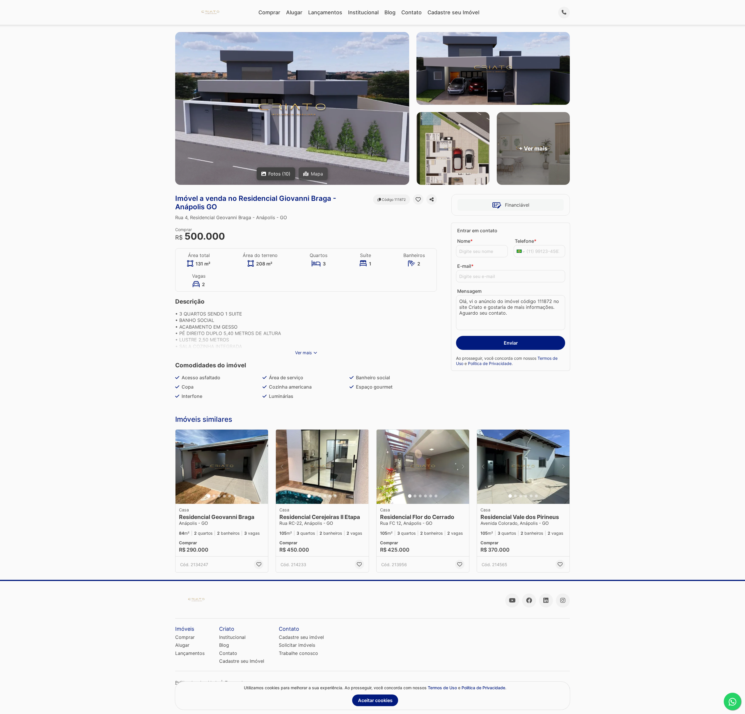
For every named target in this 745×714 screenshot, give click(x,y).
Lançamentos (325, 12)
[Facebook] (529, 600)
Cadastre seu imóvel (301, 637)
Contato (411, 12)
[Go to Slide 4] (224, 496)
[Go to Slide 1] (208, 496)
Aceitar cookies (375, 700)
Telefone (525, 241)
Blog (389, 12)
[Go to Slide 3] (219, 496)
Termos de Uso (442, 687)
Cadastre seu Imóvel (453, 12)
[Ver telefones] (564, 12)
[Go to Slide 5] (229, 496)
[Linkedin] (546, 600)
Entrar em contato (477, 230)
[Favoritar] (418, 199)
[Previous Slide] (181, 467)
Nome (465, 241)
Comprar (269, 12)
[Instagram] (563, 600)
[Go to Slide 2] (213, 496)
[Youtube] (512, 600)
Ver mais (303, 352)
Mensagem (469, 291)
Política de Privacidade (490, 363)
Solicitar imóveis (297, 645)
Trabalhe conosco (298, 653)
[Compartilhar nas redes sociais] (431, 199)
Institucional (363, 12)
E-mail (465, 266)
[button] (221, 467)
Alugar (294, 12)
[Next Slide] (262, 467)
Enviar (511, 343)
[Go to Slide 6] (234, 496)
